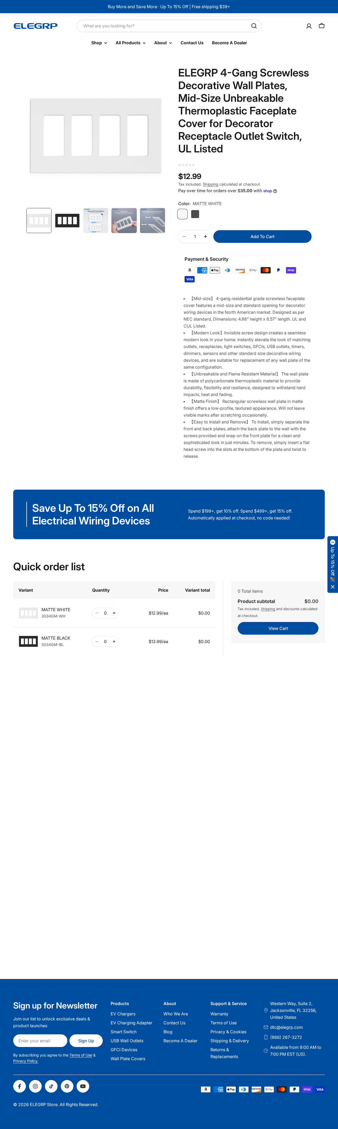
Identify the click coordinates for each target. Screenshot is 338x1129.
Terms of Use (80, 1055)
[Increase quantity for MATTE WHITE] (114, 613)
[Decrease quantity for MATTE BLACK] (96, 641)
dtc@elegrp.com (286, 1027)
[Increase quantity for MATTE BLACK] (114, 641)
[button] (332, 564)
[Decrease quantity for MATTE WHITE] (96, 613)
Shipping (210, 184)
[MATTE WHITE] (182, 214)
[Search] (254, 26)
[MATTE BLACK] (195, 214)
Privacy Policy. (25, 1061)
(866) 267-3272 (286, 1037)
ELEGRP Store (44, 1104)
